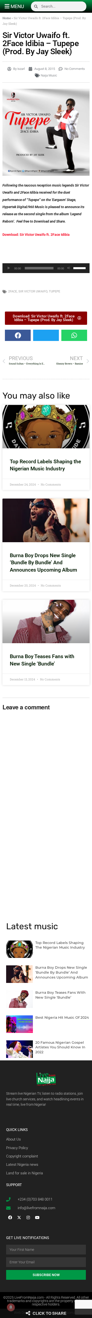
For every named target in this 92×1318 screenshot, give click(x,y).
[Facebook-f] (10, 1217)
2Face (12, 291)
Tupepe (54, 291)
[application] (46, 268)
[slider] (80, 267)
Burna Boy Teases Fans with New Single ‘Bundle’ (60, 995)
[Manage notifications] (11, 1307)
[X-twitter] (19, 1217)
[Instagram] (28, 1217)
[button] (18, 335)
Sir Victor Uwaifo (32, 291)
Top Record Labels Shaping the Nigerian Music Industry (60, 945)
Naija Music (49, 75)
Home (6, 18)
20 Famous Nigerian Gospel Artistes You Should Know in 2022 (60, 1047)
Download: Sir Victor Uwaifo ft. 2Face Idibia (36, 235)
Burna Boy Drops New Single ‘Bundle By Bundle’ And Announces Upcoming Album (43, 562)
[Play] (8, 268)
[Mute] (68, 268)
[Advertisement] (46, 250)
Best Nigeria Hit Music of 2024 (62, 1017)
